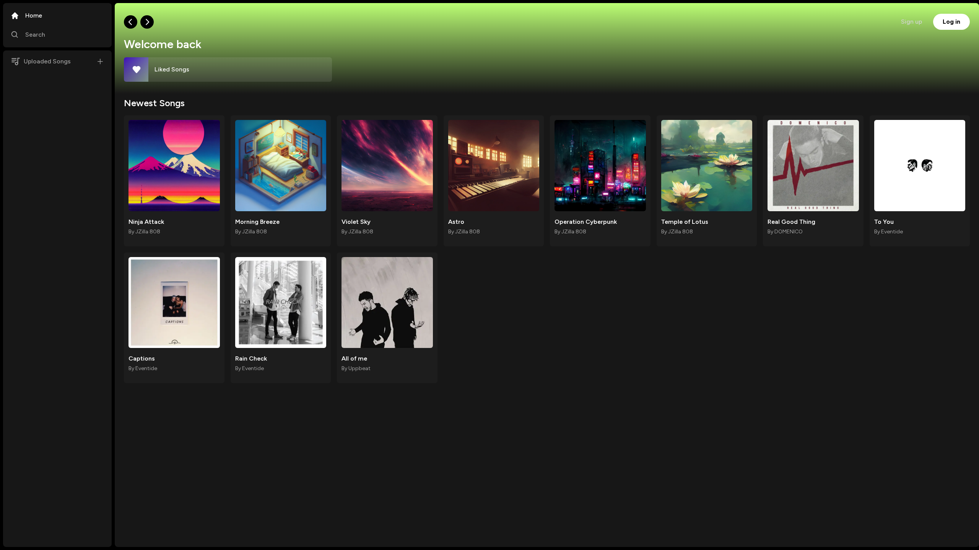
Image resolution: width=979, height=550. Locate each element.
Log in (951, 21)
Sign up (911, 21)
